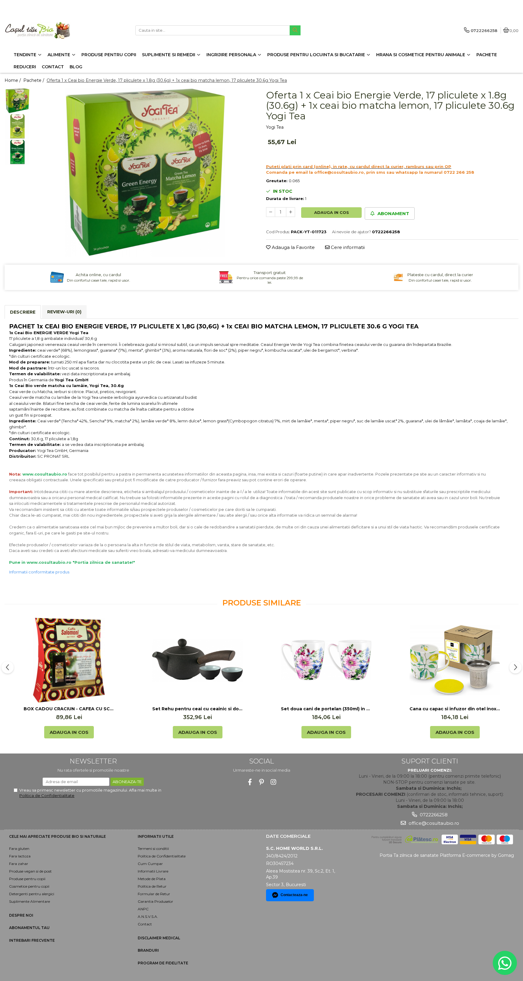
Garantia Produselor (155, 901)
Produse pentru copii (27, 878)
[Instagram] (273, 782)
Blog (76, 66)
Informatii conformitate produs (39, 572)
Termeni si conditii (153, 848)
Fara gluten (19, 848)
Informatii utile (156, 836)
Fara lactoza (20, 856)
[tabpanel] (145, 172)
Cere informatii (347, 247)
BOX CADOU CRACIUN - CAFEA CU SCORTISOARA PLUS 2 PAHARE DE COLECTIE (69, 709)
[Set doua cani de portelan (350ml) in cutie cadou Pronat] (326, 660)
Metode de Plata (152, 878)
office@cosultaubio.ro (433, 823)
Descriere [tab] (22, 312)
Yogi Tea (275, 127)
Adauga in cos (331, 212)
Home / (13, 80)
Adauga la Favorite (293, 247)
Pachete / (34, 80)
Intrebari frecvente (32, 940)
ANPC (143, 909)
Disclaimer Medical (159, 938)
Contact (145, 924)
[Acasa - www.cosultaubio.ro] (42, 30)
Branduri (148, 950)
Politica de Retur (152, 886)
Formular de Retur (154, 894)
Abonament (392, 213)
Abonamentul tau (29, 927)
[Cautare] (295, 30)
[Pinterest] (261, 782)
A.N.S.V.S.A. (148, 916)
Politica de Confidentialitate (46, 795)
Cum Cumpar (150, 863)
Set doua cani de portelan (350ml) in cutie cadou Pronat (326, 709)
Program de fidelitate (163, 963)
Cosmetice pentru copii (29, 886)
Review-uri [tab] (64, 312)
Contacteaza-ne (294, 895)
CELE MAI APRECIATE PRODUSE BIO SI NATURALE (57, 836)
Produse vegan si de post (30, 871)
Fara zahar (18, 863)
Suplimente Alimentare (29, 901)
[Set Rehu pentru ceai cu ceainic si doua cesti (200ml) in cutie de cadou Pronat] (197, 660)
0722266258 (433, 815)
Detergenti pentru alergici (31, 894)
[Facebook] (250, 782)
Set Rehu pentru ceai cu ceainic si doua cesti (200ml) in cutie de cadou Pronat (197, 709)
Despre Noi (21, 915)
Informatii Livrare (153, 871)
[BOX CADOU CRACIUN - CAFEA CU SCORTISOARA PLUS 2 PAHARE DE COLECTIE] (69, 660)
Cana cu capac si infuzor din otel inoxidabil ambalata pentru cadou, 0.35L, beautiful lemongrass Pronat (455, 709)
